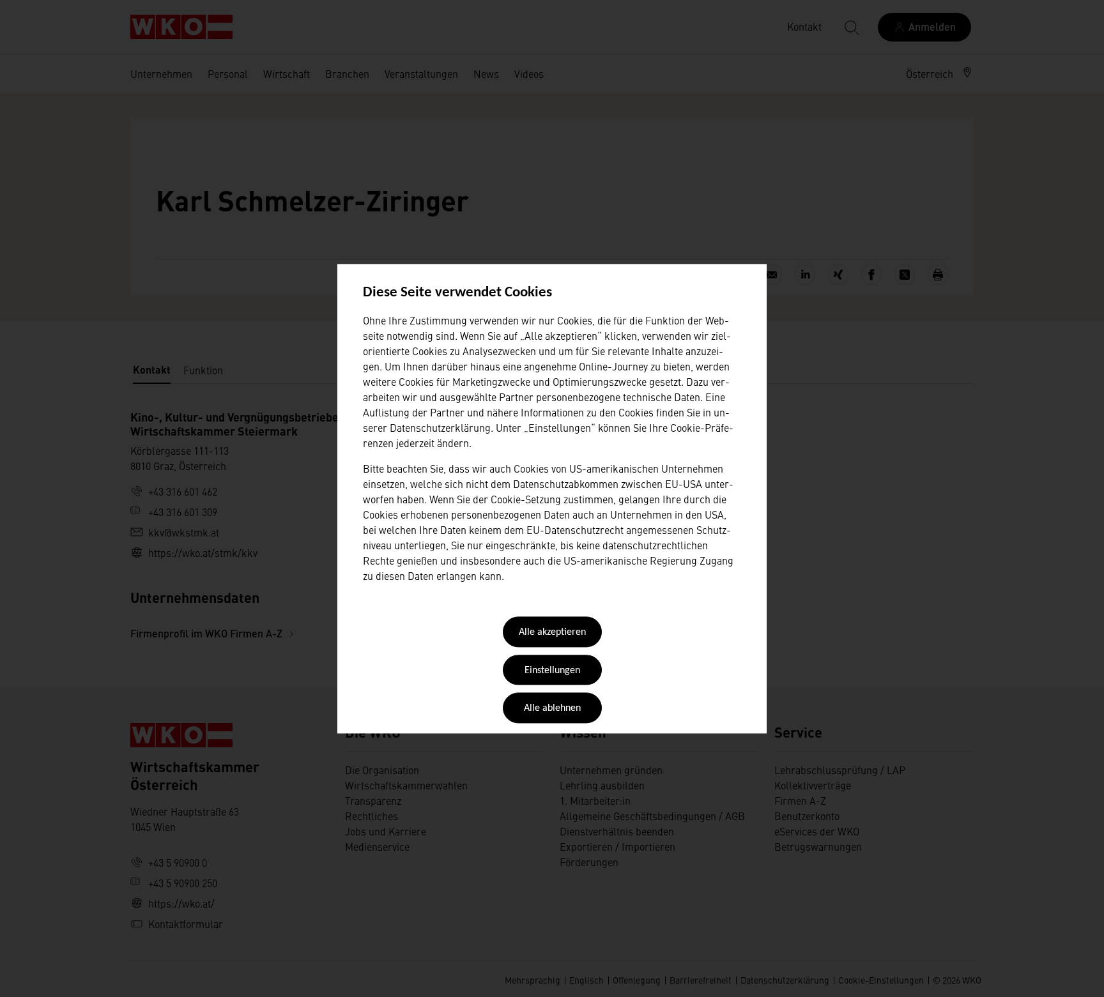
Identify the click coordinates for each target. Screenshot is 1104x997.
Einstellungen (552, 671)
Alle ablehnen (552, 709)
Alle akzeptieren (552, 633)
